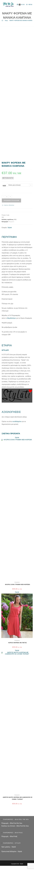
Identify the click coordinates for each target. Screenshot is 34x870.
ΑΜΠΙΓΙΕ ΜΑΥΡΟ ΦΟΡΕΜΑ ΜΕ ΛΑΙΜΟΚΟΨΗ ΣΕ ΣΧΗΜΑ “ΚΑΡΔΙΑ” (17, 798)
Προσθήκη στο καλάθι (11, 200)
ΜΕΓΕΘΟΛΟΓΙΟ (7, 178)
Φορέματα (11, 221)
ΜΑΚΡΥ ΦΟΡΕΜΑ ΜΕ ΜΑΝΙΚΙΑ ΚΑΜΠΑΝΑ (22, 20)
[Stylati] (17, 395)
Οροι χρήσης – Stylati (8, 847)
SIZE (4, 186)
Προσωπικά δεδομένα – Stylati (11, 851)
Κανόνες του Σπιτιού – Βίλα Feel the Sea (15, 826)
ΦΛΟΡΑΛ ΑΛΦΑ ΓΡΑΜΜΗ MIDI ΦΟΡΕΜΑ (17, 584)
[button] (8, 205)
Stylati (10, 227)
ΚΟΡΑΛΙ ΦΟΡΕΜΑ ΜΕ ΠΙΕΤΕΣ (17, 642)
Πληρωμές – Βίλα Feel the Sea (11, 823)
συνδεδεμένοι (17, 421)
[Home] (2, 20)
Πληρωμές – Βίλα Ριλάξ (9, 836)
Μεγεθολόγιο (11, 318)
